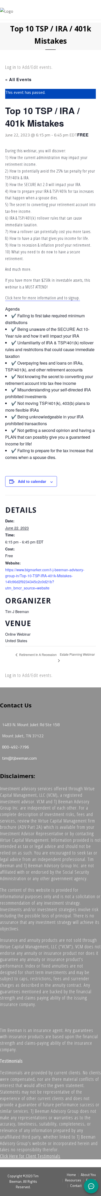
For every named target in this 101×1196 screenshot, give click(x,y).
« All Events (18, 79)
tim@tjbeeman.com (19, 758)
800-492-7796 (15, 747)
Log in (10, 67)
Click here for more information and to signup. (42, 298)
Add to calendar (32, 481)
